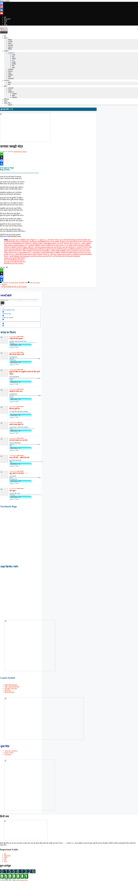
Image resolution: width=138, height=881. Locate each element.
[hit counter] (17, 873)
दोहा (13, 60)
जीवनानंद (4, 284)
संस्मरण (10, 71)
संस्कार (10, 105)
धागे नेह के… (8, 690)
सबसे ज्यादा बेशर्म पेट (16, 424)
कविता (14, 64)
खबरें (13, 95)
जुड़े (5, 23)
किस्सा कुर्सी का (14, 409)
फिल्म (9, 82)
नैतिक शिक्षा (7, 103)
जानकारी (10, 88)
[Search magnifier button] (2, 302)
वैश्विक (10, 40)
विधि (5, 86)
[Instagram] (69, 6)
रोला (13, 68)
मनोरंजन (6, 80)
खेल (9, 84)
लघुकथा (10, 75)
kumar (38, 282)
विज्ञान (6, 101)
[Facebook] (69, 3)
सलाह (10, 90)
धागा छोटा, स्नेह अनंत (11, 688)
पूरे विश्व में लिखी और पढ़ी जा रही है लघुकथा (14, 286)
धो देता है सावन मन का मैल (18, 440)
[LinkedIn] (69, 10)
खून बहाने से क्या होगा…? (18, 473)
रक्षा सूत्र (12, 491)
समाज (10, 43)
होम (5, 17)
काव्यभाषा (11, 53)
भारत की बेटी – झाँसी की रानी (19, 458)
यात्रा (9, 73)
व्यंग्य (9, 77)
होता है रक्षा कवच (9, 692)
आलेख (18, 369)
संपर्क (5, 21)
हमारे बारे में (7, 19)
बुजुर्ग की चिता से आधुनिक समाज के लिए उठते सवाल (24, 373)
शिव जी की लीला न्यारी (16, 354)
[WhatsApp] (48, 154)
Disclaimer (8, 754)
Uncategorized (13, 282)
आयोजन (14, 97)
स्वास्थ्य (10, 47)
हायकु (13, 62)
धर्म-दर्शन (10, 45)
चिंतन (5, 38)
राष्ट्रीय (10, 42)
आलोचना (10, 69)
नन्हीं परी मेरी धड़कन (16, 339)
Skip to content (5, 1)
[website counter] (14, 878)
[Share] (48, 163)
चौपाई (13, 58)
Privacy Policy (9, 752)
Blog (5, 24)
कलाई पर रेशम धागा (16, 391)
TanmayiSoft (23, 880)
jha (34, 282)
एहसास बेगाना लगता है (11, 685)
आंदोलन (10, 92)
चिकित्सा (6, 99)
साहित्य (6, 51)
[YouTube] (69, 13)
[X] (48, 157)
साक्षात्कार (11, 78)
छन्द (13, 57)
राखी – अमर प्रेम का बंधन (12, 687)
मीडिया (10, 49)
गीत (13, 66)
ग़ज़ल (13, 55)
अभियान (14, 94)
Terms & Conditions (11, 751)
